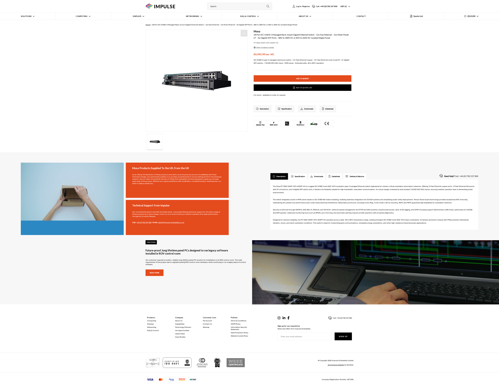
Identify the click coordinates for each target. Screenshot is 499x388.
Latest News (180, 334)
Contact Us (207, 324)
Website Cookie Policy (239, 336)
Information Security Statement (239, 328)
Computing (81, 16)
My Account (207, 321)
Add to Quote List (304, 88)
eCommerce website (336, 365)
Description (264, 109)
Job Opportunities (182, 330)
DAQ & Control (248, 16)
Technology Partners (183, 327)
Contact (361, 16)
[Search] (268, 6)
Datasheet (329, 109)
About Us (303, 16)
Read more (154, 273)
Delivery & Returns (357, 176)
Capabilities (179, 324)
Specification (286, 109)
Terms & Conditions (238, 321)
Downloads (308, 109)
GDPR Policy (235, 324)
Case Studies (180, 337)
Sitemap (206, 327)
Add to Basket (302, 78)
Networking (192, 16)
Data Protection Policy (239, 333)
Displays (137, 16)
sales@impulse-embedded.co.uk (171, 222)
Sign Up (343, 336)
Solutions (26, 16)
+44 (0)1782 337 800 (143, 222)
